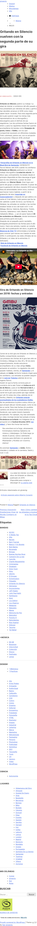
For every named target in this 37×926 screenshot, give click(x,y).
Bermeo (19, 803)
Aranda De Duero (22, 793)
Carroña (12, 559)
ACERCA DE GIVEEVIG (9, 913)
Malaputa (12, 605)
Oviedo (18, 847)
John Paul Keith (15, 593)
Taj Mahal (12, 630)
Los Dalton (13, 601)
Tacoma (12, 627)
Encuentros (13, 710)
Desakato (12, 566)
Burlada (18, 808)
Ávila (17, 796)
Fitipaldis (12, 581)
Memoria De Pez (15, 613)
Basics (11, 691)
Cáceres (19, 810)
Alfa (10, 537)
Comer (11, 876)
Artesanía (12, 686)
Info (10, 11)
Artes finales (14, 683)
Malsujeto (13, 608)
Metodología (14, 735)
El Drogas (13, 576)
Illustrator (12, 720)
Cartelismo (13, 696)
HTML (11, 718)
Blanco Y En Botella (16, 544)
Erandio (19, 817)
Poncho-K (13, 618)
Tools (11, 754)
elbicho (12, 574)
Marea (11, 610)
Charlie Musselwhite (17, 562)
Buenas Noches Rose (17, 554)
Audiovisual (13, 688)
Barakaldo (19, 798)
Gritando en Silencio (27, 505)
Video (11, 761)
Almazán (19, 791)
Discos (11, 652)
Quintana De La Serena (24, 852)
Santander (20, 854)
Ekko (11, 571)
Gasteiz (18, 820)
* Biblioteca (13, 669)
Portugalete (20, 849)
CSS (10, 698)
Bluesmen (12, 644)
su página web (26, 483)
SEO (10, 749)
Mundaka (19, 844)
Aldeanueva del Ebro (24, 788)
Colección (13, 649)
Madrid (18, 839)
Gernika (19, 822)
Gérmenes (13, 586)
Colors (11, 701)
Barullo (11, 540)
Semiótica (13, 747)
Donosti (19, 813)
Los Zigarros (14, 603)
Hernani (19, 825)
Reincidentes (14, 620)
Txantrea (19, 856)
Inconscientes (14, 588)
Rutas (11, 883)
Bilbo (18, 805)
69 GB (11, 642)
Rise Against (14, 622)
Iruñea (18, 830)
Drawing (12, 705)
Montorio (19, 842)
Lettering (12, 727)
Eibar (18, 815)
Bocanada (13, 549)
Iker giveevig (7, 925)
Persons (12, 740)
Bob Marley (13, 547)
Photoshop (13, 742)
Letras (11, 657)
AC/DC (11, 532)
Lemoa (18, 835)
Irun (17, 827)
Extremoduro (14, 579)
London (18, 837)
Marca (11, 730)
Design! (12, 4)
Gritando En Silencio (17, 583)
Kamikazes (13, 596)
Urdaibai (19, 859)
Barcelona (19, 800)
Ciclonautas (13, 564)
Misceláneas (13, 9)
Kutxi (11, 598)
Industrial (12, 725)
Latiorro (19, 832)
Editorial (12, 708)
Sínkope (12, 625)
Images (12, 722)
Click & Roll (13, 647)
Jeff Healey (13, 591)
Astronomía (13, 776)
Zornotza (19, 864)
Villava (18, 861)
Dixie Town (13, 569)
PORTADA (15, 16)
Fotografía (13, 715)
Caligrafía (13, 693)
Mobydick (13, 615)
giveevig (3, 1)
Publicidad (13, 744)
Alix (10, 681)
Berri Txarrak (14, 542)
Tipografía (13, 752)
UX (10, 757)
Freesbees (13, 713)
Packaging (13, 737)
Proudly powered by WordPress (12, 922)
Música (11, 6)
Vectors (12, 759)
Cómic (11, 703)
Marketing (13, 732)
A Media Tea (14, 535)
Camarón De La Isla (16, 557)
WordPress (13, 764)
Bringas (12, 552)
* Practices (13, 671)
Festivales (13, 654)
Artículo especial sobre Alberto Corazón (16, 495)
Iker (10, 881)
